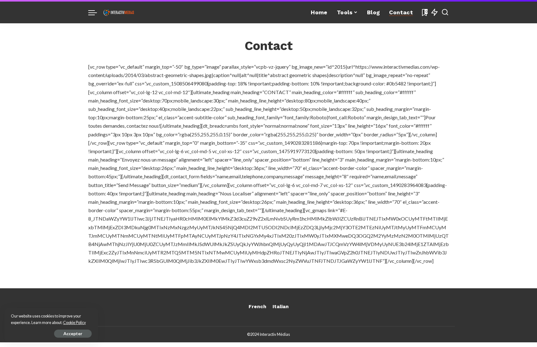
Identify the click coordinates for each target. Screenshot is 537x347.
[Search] (445, 12)
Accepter (72, 333)
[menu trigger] (95, 12)
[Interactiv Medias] (118, 12)
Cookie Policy (74, 322)
